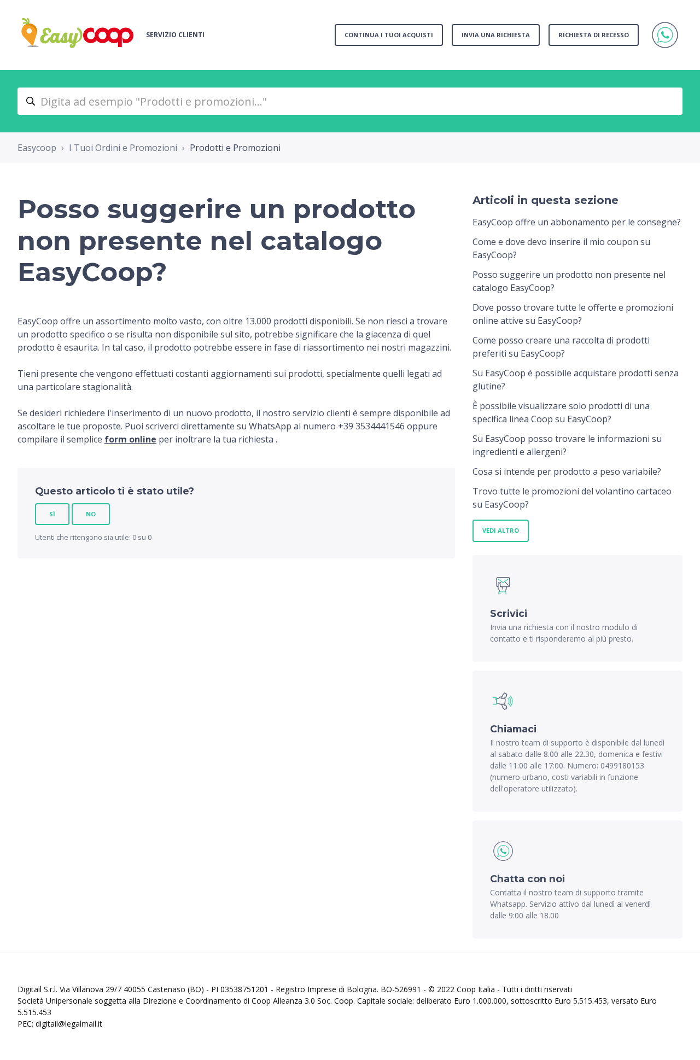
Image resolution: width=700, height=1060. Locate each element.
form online (130, 439)
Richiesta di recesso (593, 35)
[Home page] (77, 35)
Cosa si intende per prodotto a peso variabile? (566, 471)
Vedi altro (500, 530)
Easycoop (37, 148)
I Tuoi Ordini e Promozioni (123, 148)
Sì (52, 514)
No (91, 514)
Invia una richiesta (496, 35)
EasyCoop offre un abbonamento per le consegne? (576, 222)
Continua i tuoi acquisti (389, 35)
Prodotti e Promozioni (235, 148)
